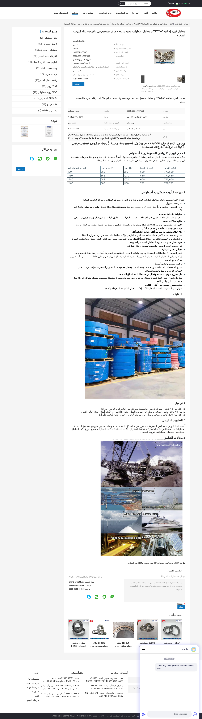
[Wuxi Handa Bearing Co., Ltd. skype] (34, 159)
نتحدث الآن (171, 3)
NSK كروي (52, 104)
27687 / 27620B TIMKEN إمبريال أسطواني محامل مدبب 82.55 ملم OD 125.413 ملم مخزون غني (60, 687)
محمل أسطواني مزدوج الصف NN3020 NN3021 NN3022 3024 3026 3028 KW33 (104, 679)
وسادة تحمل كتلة (49, 68)
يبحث (122, 4)
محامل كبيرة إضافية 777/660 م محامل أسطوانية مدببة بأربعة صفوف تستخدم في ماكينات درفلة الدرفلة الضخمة (161, 88)
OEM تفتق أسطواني (134, 563)
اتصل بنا (135, 13)
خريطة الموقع (33, 700)
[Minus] (144, 649)
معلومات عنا (88, 13)
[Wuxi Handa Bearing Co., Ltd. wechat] (41, 159)
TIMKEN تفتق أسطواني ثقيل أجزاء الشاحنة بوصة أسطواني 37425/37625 (123, 644)
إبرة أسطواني (50, 74)
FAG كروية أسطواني (47, 92)
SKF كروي (52, 86)
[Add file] (195, 714)
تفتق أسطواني (166, 24)
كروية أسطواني (49, 44)
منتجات (75, 13)
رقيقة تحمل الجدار (48, 80)
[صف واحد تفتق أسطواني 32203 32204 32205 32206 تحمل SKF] (78, 629)
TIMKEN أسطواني (48, 98)
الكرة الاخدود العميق (47, 56)
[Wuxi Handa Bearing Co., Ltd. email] (57, 159)
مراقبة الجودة (122, 13)
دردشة (77, 84)
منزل (186, 24)
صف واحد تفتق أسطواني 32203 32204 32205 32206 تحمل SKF (78, 644)
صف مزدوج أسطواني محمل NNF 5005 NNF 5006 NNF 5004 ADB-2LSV (104, 694)
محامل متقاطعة (49, 110)
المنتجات (178, 24)
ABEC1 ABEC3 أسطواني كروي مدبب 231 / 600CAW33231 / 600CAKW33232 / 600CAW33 (60, 695)
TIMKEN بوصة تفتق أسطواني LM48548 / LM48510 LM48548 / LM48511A (171, 644)
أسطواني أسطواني (48, 50)
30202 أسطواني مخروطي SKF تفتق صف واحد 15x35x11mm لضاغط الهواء (147, 644)
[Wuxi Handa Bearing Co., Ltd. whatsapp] (49, 159)
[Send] (143, 714)
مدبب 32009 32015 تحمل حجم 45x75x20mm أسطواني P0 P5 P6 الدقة (61, 679)
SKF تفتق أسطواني (150, 563)
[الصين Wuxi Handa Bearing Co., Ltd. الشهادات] (24, 131)
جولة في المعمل (105, 13)
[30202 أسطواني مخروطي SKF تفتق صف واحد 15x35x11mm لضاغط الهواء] (147, 629)
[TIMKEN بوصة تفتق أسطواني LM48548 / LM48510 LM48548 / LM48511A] (171, 629)
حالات (154, 13)
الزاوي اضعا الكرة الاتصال (44, 62)
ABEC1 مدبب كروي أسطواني (168, 563)
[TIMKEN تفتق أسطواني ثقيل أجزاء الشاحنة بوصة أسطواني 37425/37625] (123, 629)
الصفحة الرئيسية (61, 13)
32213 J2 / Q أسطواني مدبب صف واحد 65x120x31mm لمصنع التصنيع (99, 644)
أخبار (146, 13)
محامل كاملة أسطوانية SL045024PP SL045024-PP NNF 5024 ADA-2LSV (107, 687)
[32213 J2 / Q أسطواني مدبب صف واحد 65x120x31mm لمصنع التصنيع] (99, 629)
